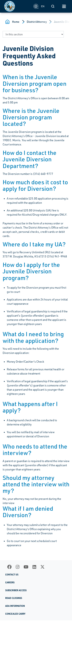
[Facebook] (9, 567)
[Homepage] (17, 6)
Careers (10, 582)
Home (15, 21)
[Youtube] (25, 567)
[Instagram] (17, 567)
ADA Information (15, 605)
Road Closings (13, 598)
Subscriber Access (16, 590)
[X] (42, 567)
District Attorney (37, 21)
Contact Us (11, 574)
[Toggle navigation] (64, 6)
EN (42, 6)
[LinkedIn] (34, 567)
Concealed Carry (15, 613)
